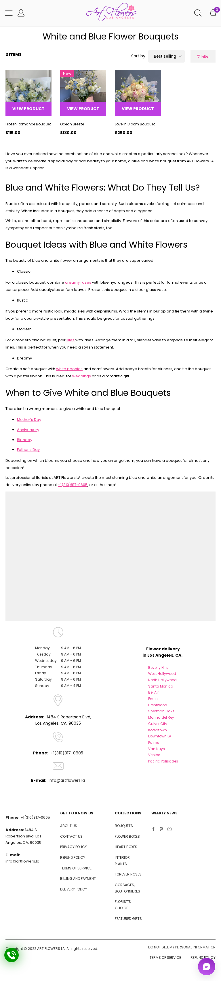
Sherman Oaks (161, 711)
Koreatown (157, 730)
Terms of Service (165, 957)
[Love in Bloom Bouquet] (138, 93)
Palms (153, 742)
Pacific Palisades (163, 761)
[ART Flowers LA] (111, 13)
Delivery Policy (73, 889)
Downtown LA (159, 736)
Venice (154, 754)
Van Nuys (156, 748)
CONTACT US (71, 836)
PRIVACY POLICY (73, 846)
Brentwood (157, 705)
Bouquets (124, 825)
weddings (81, 376)
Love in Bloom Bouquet (135, 124)
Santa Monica (160, 686)
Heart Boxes (126, 846)
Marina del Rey (161, 717)
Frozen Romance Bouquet (28, 124)
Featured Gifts (128, 918)
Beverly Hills (158, 667)
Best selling (165, 56)
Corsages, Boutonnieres (127, 888)
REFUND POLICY (72, 857)
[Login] (21, 13)
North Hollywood (162, 679)
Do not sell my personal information (182, 947)
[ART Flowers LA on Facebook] (153, 830)
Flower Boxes (127, 836)
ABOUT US (68, 825)
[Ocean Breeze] (83, 93)
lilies (70, 340)
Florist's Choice (123, 904)
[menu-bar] (9, 13)
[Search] (197, 13)
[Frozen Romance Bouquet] (28, 93)
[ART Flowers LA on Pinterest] (161, 830)
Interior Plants (122, 860)
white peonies (69, 369)
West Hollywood (162, 673)
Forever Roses (128, 874)
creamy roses (78, 282)
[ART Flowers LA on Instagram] (169, 830)
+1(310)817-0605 (72, 484)
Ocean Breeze (72, 124)
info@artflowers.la (67, 780)
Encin (153, 698)
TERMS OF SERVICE (76, 868)
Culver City (157, 723)
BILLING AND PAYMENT (78, 878)
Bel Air (153, 692)
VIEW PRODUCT (28, 109)
